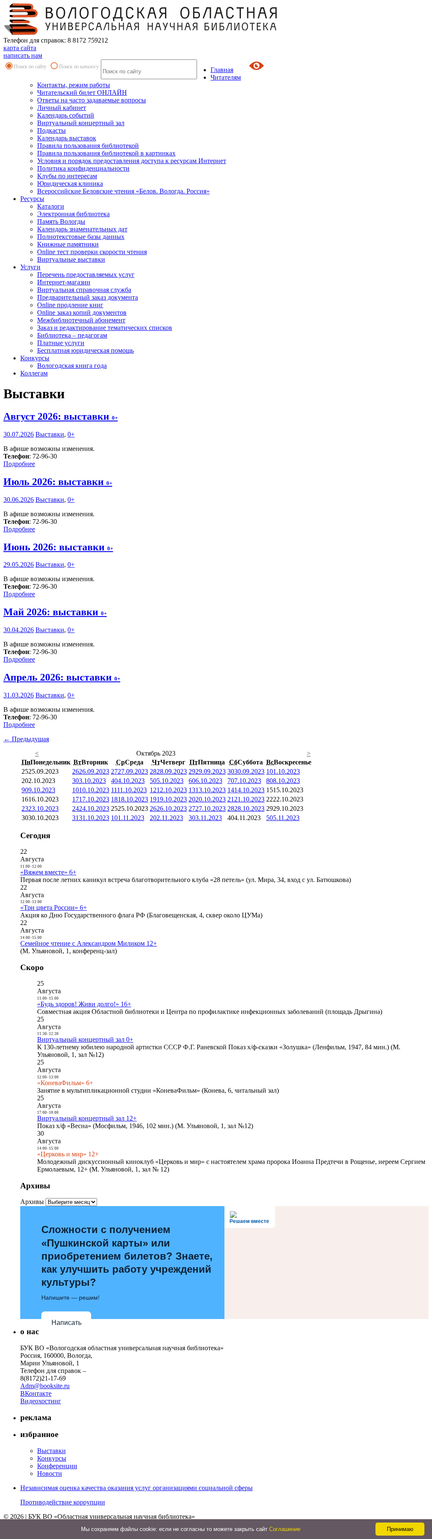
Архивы (32, 1201)
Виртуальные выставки (71, 259)
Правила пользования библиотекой (88, 145)
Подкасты (51, 130)
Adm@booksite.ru (45, 1385)
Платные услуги (60, 342)
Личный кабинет (61, 107)
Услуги (30, 267)
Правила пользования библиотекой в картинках (106, 153)
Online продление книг (70, 304)
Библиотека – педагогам (72, 335)
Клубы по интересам (67, 176)
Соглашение (284, 1529)
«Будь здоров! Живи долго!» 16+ (84, 1004)
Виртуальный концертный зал (80, 122)
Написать (66, 1322)
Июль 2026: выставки (57, 481)
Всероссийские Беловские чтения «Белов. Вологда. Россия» (123, 191)
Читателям (226, 77)
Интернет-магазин (63, 282)
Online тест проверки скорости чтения (92, 251)
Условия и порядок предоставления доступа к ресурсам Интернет (131, 160)
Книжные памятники (68, 244)
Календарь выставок (66, 138)
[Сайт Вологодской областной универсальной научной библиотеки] (140, 32)
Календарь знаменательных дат (82, 229)
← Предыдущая (26, 739)
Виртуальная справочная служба (84, 289)
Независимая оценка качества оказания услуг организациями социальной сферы (136, 1487)
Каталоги (50, 206)
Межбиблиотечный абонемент (81, 320)
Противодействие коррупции (62, 1502)
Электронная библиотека (73, 213)
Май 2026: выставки (55, 611)
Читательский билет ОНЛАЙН (82, 92)
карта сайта (19, 47)
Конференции (57, 1465)
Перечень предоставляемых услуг (86, 274)
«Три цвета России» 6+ (53, 907)
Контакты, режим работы (73, 84)
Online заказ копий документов (82, 312)
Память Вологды (61, 221)
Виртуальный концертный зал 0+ (85, 1039)
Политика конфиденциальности (83, 168)
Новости (49, 1473)
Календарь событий (65, 115)
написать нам (22, 55)
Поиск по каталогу (79, 67)
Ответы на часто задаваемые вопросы (91, 100)
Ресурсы (32, 198)
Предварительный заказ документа (87, 297)
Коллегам (34, 373)
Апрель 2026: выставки (61, 677)
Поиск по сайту (30, 67)
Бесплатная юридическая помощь (85, 350)
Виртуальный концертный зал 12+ (87, 1118)
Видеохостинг (40, 1401)
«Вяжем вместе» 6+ (48, 872)
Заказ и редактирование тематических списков (104, 327)
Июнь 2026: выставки (58, 547)
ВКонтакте (35, 1393)
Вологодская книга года (72, 365)
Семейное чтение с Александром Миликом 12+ (88, 943)
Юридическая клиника (70, 183)
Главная (222, 69)
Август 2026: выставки (60, 416)
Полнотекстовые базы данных (80, 236)
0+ (71, 434)
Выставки (49, 434)
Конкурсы (34, 358)
